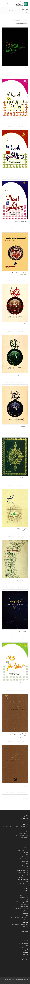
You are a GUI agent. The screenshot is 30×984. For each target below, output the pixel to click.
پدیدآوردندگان (24, 864)
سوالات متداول (24, 895)
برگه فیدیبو (25, 861)
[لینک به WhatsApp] (6, 982)
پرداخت (26, 868)
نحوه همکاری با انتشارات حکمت (19, 918)
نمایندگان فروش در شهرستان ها (20, 924)
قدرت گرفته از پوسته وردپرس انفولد (10, 979)
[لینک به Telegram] (3, 982)
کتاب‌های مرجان (24, 906)
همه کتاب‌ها (25, 929)
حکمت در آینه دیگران (22, 879)
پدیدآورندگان (24, 866)
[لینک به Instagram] (11, 982)
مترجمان (25, 911)
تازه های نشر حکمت (22, 870)
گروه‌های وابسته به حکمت (21, 909)
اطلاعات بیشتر (20, 75)
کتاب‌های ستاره (24, 904)
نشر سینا (25, 922)
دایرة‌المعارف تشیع (23, 884)
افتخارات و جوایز (24, 859)
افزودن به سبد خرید (20, 280)
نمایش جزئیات (9, 75)
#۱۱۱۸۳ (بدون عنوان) (23, 850)
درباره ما (26, 886)
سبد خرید (25, 893)
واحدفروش (25, 931)
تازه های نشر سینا (23, 873)
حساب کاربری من (23, 877)
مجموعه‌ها (25, 913)
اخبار (27, 854)
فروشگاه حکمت (24, 818)
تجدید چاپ (25, 875)
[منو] (4, 3)
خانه (27, 882)
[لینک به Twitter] (8, 982)
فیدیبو (26, 950)
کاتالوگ (26, 900)
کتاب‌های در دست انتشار (21, 902)
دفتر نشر (25, 888)
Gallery (26, 852)
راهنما (26, 891)
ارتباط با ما (25, 857)
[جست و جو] (8, 3)
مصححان (25, 915)
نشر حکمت (25, 920)
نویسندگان (25, 927)
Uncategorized (23, 943)
